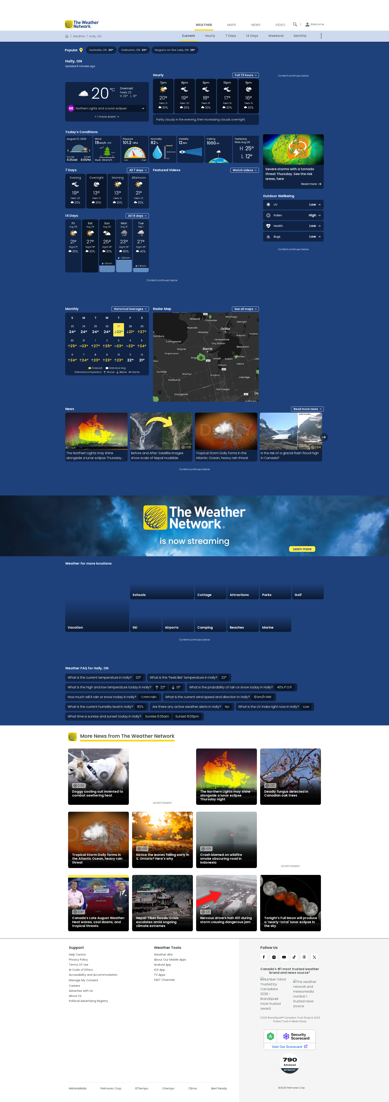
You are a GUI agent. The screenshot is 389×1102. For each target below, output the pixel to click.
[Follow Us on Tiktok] (294, 958)
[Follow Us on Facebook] (264, 958)
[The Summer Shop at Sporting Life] (308, 616)
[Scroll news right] (324, 437)
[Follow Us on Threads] (304, 958)
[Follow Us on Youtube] (284, 958)
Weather (79, 36)
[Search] (295, 24)
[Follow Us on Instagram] (274, 958)
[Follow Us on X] (314, 958)
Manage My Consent (83, 980)
